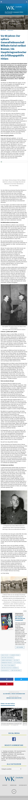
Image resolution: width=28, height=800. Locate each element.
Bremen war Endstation (14, 698)
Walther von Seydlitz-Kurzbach (10, 667)
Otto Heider (17, 662)
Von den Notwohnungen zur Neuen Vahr (11, 723)
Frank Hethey (5, 23)
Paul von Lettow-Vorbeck (8, 665)
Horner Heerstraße (7, 660)
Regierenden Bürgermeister (15, 367)
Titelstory (16, 24)
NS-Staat (16, 660)
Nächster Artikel (14, 696)
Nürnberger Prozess (7, 662)
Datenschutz (23, 785)
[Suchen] (26, 2)
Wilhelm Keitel (5, 670)
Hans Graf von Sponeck (7, 657)
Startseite (3, 30)
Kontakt (4, 785)
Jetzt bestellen (19, 647)
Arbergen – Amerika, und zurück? (9, 755)
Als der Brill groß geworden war (14, 693)
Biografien (20, 23)
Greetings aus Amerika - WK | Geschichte (12, 751)
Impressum (13, 785)
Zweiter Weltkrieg (16, 670)
